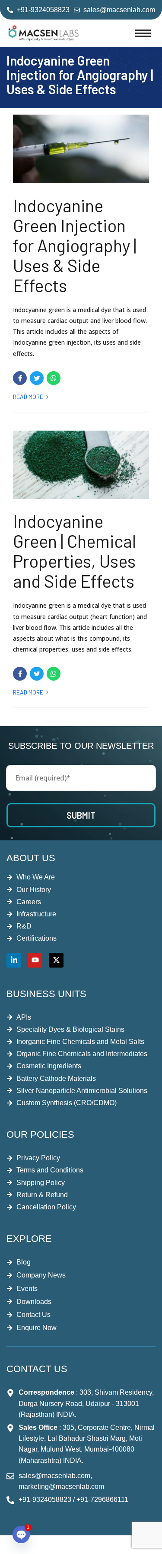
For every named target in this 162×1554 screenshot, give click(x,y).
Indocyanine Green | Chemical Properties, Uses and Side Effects (74, 550)
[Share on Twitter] (37, 378)
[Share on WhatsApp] (53, 378)
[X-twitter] (56, 960)
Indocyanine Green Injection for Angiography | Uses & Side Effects (75, 245)
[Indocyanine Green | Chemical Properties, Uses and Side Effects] (81, 465)
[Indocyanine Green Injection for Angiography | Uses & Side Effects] (81, 149)
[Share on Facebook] (20, 378)
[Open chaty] (21, 1534)
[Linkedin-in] (13, 960)
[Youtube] (35, 960)
